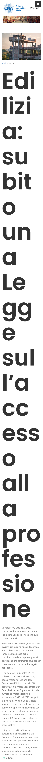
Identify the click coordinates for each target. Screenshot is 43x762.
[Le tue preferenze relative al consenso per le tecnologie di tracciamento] (4, 758)
